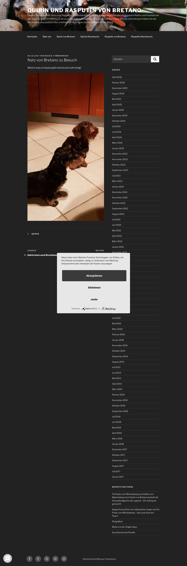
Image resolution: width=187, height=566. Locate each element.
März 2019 (117, 389)
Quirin (35, 234)
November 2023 (120, 159)
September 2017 (120, 460)
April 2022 (117, 236)
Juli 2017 (116, 471)
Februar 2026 (118, 82)
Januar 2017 (118, 476)
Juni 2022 (116, 225)
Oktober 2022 (118, 203)
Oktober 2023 (118, 164)
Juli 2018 (116, 416)
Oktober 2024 (118, 121)
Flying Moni (117, 521)
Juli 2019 (116, 367)
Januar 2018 (118, 444)
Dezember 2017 (119, 449)
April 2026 (117, 77)
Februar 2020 (118, 334)
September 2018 (120, 411)
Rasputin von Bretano (115, 36)
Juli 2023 (116, 175)
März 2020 (117, 329)
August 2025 (118, 93)
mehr (94, 299)
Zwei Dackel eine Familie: (123, 532)
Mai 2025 (116, 99)
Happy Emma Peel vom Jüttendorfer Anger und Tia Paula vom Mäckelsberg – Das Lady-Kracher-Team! (135, 512)
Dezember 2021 (119, 252)
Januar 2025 (118, 110)
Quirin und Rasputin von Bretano (84, 10)
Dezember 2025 (119, 88)
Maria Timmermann (57, 56)
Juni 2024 (116, 132)
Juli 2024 (116, 126)
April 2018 (117, 433)
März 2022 (117, 241)
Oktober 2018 (118, 405)
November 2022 (120, 197)
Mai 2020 (116, 323)
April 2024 (117, 137)
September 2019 (120, 356)
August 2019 (118, 362)
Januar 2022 (118, 247)
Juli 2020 (116, 318)
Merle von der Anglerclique (124, 527)
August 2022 (118, 214)
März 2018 (117, 438)
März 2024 (117, 142)
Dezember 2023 (119, 153)
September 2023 (120, 170)
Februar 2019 (118, 394)
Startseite (32, 36)
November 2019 (120, 345)
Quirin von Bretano (66, 36)
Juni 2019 (116, 373)
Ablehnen (94, 287)
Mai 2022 (116, 230)
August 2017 (118, 466)
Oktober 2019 (118, 351)
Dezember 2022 (119, 192)
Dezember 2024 (119, 115)
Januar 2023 (118, 186)
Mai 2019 (116, 378)
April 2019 (117, 384)
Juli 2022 (116, 219)
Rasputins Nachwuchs (142, 36)
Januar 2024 (118, 148)
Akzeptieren (94, 275)
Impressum (110, 559)
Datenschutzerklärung (93, 559)
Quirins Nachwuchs (89, 36)
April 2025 (117, 104)
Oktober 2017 (118, 455)
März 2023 (117, 181)
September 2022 (120, 208)
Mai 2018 (116, 427)
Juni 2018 (116, 422)
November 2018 (120, 400)
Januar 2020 (118, 340)
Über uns (47, 36)
